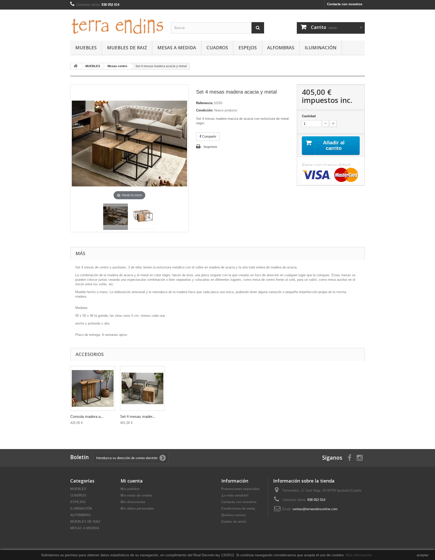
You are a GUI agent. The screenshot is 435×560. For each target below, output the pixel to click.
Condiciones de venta (238, 508)
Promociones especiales (240, 489)
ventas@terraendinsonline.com (315, 509)
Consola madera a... (86, 416)
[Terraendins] (116, 23)
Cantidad (309, 116)
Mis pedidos (130, 489)
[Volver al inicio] (75, 66)
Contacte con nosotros (344, 4)
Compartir (208, 136)
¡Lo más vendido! (234, 495)
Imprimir (210, 147)
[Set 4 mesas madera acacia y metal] (115, 217)
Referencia (204, 103)
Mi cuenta (132, 481)
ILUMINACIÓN (321, 48)
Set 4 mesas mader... (137, 416)
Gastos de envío (233, 522)
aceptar (423, 555)
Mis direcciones (133, 502)
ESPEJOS (247, 48)
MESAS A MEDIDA (176, 48)
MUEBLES (86, 48)
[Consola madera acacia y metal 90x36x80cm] (92, 388)
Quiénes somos (233, 515)
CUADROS (217, 48)
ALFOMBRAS (280, 48)
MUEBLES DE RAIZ (127, 48)
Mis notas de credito (136, 495)
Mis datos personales (137, 508)
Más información (359, 555)
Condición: (204, 110)
